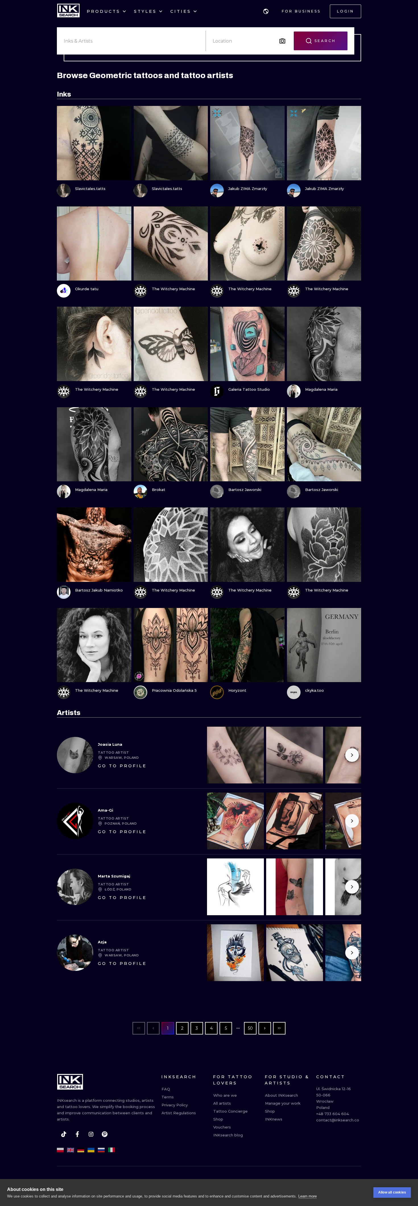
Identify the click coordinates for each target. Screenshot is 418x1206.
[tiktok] (64, 1134)
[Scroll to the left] (216, 755)
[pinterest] (104, 1134)
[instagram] (91, 1134)
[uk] (91, 1150)
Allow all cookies (392, 1192)
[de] (80, 1150)
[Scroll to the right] (352, 755)
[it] (111, 1150)
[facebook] (77, 1134)
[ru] (101, 1150)
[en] (70, 1150)
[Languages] (266, 11)
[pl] (60, 1150)
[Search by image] (282, 41)
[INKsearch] (68, 11)
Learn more (307, 1196)
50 (250, 1028)
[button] (266, 11)
